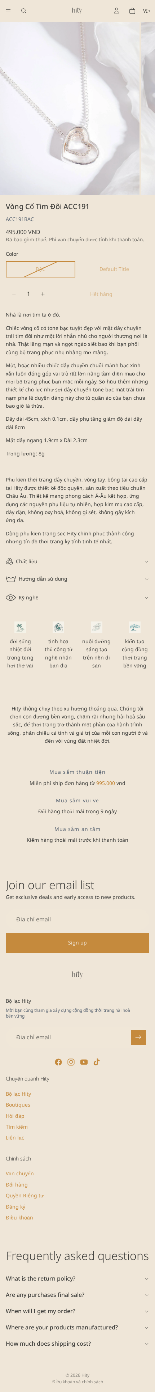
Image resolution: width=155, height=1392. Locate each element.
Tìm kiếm (17, 1126)
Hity (85, 1375)
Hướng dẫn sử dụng (43, 578)
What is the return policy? (40, 1278)
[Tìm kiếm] (24, 11)
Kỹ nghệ (29, 597)
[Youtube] (84, 1062)
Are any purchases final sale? (45, 1295)
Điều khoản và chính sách (77, 1382)
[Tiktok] (96, 1062)
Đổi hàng (17, 1184)
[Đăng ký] (138, 1037)
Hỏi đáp (15, 1115)
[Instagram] (71, 1062)
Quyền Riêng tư (25, 1195)
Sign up (77, 942)
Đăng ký (15, 1206)
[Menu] (8, 11)
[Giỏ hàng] (132, 11)
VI (146, 10)
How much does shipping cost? (48, 1344)
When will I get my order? (40, 1311)
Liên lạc (15, 1137)
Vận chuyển (20, 1173)
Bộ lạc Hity (18, 1093)
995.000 (105, 783)
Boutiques (18, 1104)
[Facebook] (58, 1062)
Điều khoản (19, 1217)
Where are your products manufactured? (62, 1327)
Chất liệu (26, 561)
